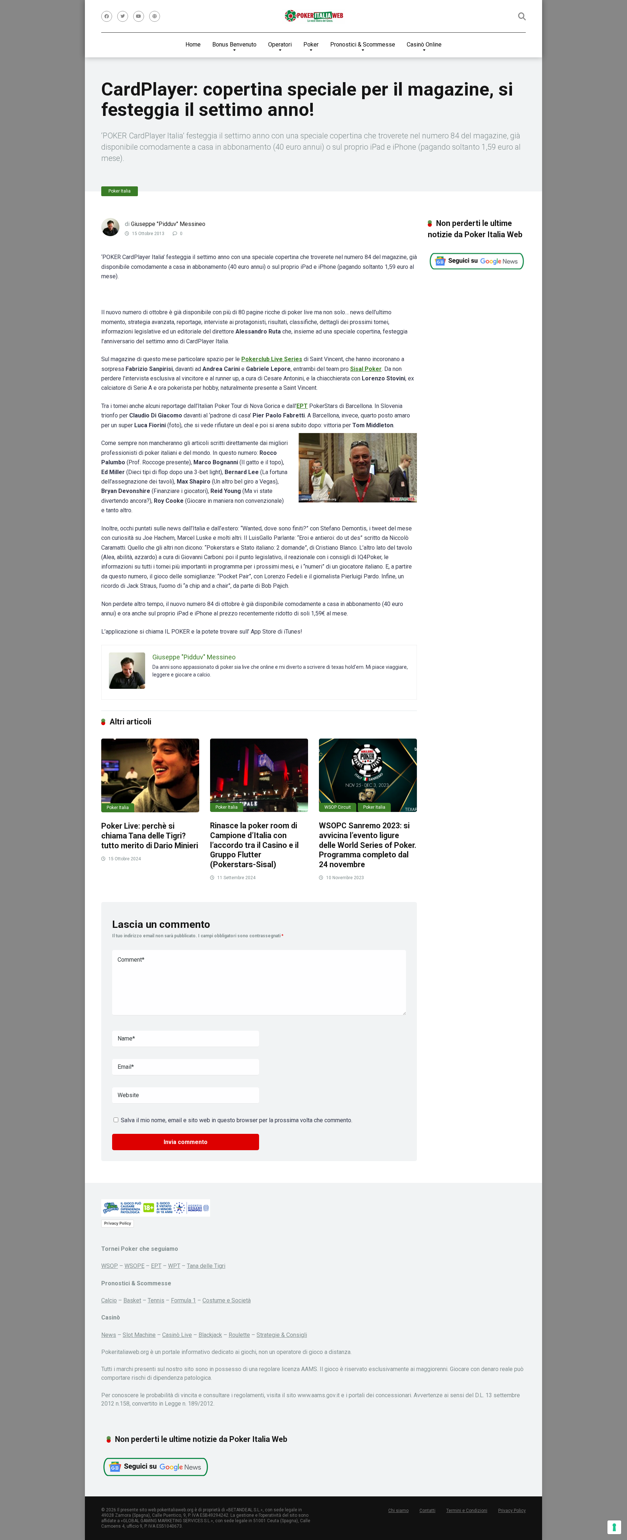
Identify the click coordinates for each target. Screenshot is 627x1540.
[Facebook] (106, 16)
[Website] (154, 16)
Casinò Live (177, 1334)
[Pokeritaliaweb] (313, 16)
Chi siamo (398, 1510)
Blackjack (210, 1334)
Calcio (109, 1300)
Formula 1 (183, 1300)
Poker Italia (119, 191)
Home (193, 44)
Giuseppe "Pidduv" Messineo (168, 224)
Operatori (280, 44)
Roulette (239, 1334)
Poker (311, 44)
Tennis (156, 1300)
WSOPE (134, 1265)
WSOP (109, 1265)
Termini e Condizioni (466, 1510)
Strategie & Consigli (282, 1334)
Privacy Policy (117, 1223)
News (108, 1334)
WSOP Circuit (337, 807)
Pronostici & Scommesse (362, 44)
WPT (174, 1265)
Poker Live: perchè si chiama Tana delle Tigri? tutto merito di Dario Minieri (149, 835)
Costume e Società (226, 1300)
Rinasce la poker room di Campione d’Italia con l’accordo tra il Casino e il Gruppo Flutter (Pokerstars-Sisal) (254, 845)
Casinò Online (424, 44)
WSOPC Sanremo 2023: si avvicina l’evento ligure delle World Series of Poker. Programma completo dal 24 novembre (367, 845)
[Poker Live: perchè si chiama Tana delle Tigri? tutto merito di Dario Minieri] (150, 776)
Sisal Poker (366, 368)
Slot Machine (139, 1334)
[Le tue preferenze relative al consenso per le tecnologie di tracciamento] (614, 1527)
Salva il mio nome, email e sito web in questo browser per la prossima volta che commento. (236, 1120)
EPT (302, 406)
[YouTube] (138, 16)
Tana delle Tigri (206, 1265)
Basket (132, 1300)
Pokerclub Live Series (271, 359)
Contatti (427, 1510)
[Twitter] (122, 16)
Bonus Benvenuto (234, 44)
